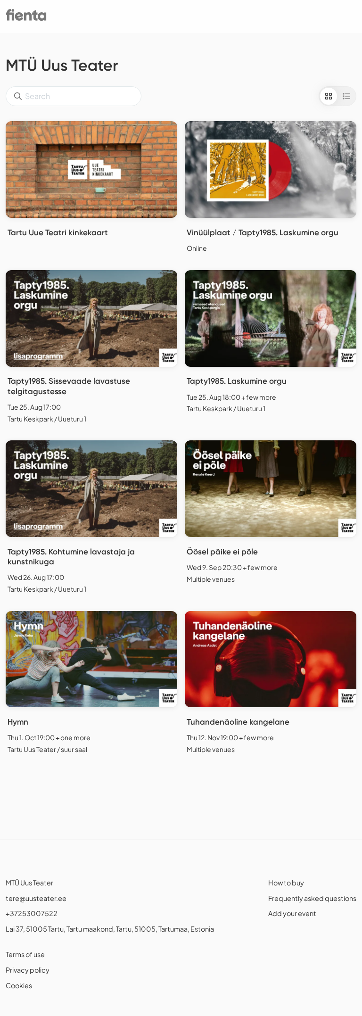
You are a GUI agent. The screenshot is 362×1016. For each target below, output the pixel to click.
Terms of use (25, 954)
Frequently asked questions (312, 898)
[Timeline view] (346, 96)
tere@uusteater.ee (36, 898)
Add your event (292, 913)
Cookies (19, 985)
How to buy (286, 882)
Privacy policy (27, 970)
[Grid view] (328, 96)
